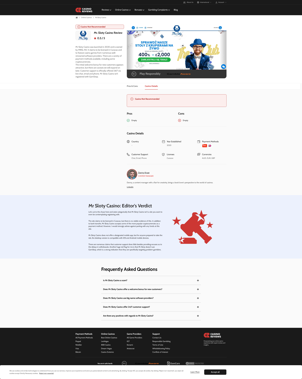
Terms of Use (157, 345)
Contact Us (156, 338)
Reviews (105, 9)
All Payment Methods (84, 338)
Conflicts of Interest (160, 352)
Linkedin (130, 187)
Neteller (79, 345)
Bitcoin (78, 352)
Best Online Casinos (109, 338)
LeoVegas (105, 341)
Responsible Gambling (161, 341)
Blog (176, 9)
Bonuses (138, 9)
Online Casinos (121, 9)
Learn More (194, 372)
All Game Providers (134, 338)
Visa (77, 348)
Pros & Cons (132, 86)
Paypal (78, 341)
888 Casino (106, 345)
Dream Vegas (106, 348)
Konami (130, 345)
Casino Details (151, 86)
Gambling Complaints (158, 9)
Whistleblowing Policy (161, 348)
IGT (128, 341)
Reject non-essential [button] (46, 373)
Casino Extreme (107, 352)
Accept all (215, 372)
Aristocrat (130, 348)
